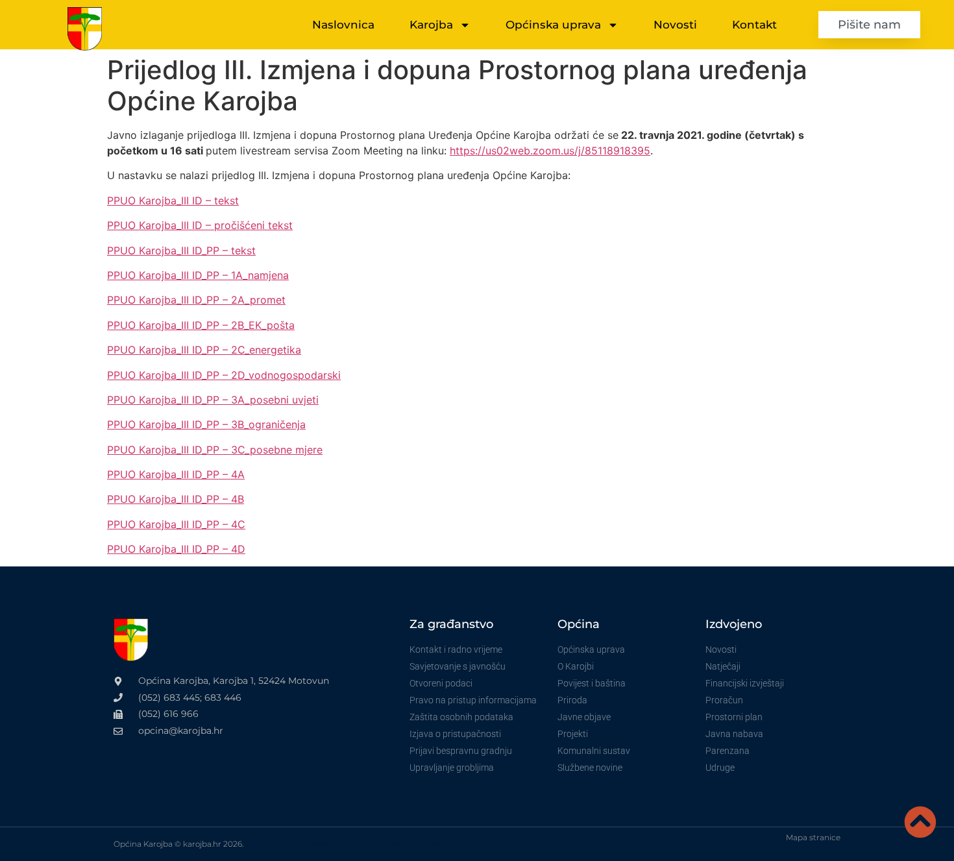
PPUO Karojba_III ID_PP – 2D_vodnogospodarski (224, 375)
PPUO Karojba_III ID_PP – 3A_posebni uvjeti (213, 399)
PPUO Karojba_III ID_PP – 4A (176, 474)
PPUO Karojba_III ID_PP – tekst (181, 250)
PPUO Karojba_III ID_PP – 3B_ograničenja (206, 424)
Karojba (431, 24)
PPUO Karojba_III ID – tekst (173, 200)
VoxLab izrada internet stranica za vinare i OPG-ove (342, 844)
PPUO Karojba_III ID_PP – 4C (176, 524)
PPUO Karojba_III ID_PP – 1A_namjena (198, 275)
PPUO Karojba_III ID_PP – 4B (175, 498)
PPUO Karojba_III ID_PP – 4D (176, 548)
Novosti (675, 24)
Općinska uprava (553, 24)
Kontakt (754, 24)
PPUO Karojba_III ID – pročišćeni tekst (200, 225)
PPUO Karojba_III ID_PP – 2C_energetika (204, 349)
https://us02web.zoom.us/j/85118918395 (550, 150)
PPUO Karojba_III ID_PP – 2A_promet (196, 299)
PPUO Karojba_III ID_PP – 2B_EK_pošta (201, 325)
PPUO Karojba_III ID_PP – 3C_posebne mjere (215, 449)
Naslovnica (343, 24)
